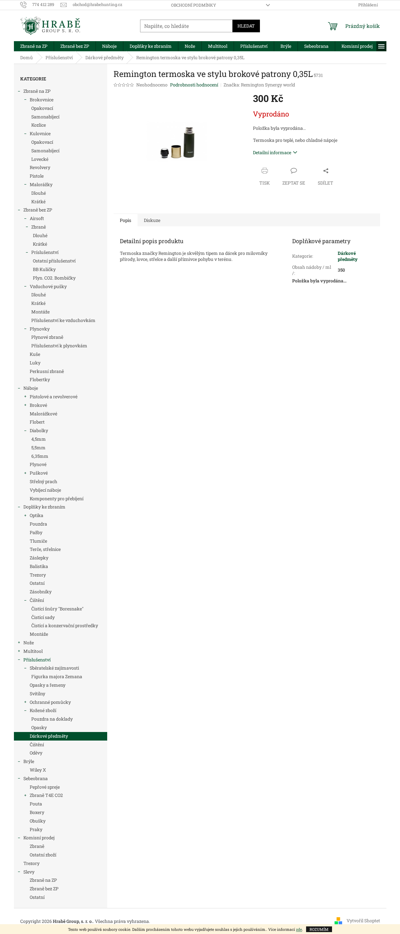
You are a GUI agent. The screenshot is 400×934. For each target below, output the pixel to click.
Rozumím (319, 929)
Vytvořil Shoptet (363, 921)
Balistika (39, 566)
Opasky (39, 727)
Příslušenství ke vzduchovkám (63, 320)
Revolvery (40, 167)
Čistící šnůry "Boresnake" (57, 609)
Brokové (38, 405)
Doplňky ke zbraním (44, 507)
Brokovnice (41, 100)
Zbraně (38, 227)
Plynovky (40, 329)
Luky (35, 363)
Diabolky (39, 430)
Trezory (38, 575)
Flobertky (40, 379)
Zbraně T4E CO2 (46, 795)
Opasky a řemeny (47, 685)
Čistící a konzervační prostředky (64, 625)
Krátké (38, 202)
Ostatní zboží (43, 855)
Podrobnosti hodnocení (194, 85)
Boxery (37, 812)
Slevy (28, 872)
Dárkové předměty (49, 736)
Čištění (37, 600)
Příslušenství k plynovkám (59, 346)
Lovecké (39, 159)
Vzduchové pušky (48, 286)
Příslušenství (37, 660)
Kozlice (38, 125)
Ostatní (37, 583)
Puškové (39, 473)
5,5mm (38, 448)
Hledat (246, 26)
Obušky (38, 821)
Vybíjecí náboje (45, 490)
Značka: (259, 85)
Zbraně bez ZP (37, 210)
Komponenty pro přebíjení (56, 498)
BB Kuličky (44, 269)
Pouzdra (38, 524)
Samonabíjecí (45, 117)
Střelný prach (43, 481)
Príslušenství (44, 252)
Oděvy (36, 753)
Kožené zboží (43, 710)
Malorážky (41, 184)
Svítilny (37, 694)
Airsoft (37, 218)
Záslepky (39, 558)
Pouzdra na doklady (52, 719)
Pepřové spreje (45, 787)
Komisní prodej (39, 838)
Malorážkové (43, 414)
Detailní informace (272, 152)
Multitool (33, 651)
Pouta (36, 804)
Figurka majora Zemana (56, 676)
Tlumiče (38, 541)
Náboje (30, 388)
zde (299, 929)
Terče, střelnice (45, 549)
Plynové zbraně (47, 337)
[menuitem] (34, 46)
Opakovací (42, 108)
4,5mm (38, 439)
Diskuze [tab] (152, 220)
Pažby (36, 532)
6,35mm (39, 456)
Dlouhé (38, 193)
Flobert (37, 422)
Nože (28, 643)
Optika (36, 515)
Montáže (40, 312)
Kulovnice (40, 133)
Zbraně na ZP (37, 91)
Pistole (37, 176)
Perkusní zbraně (47, 371)
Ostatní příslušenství (54, 261)
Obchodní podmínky (193, 5)
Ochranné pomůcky (50, 702)
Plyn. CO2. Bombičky (54, 278)
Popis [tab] (125, 220)
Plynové (38, 464)
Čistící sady (43, 617)
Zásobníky (41, 592)
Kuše (35, 354)
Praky (36, 829)
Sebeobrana (35, 778)
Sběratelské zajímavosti (54, 668)
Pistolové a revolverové (53, 397)
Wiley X (38, 770)
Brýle (28, 761)
